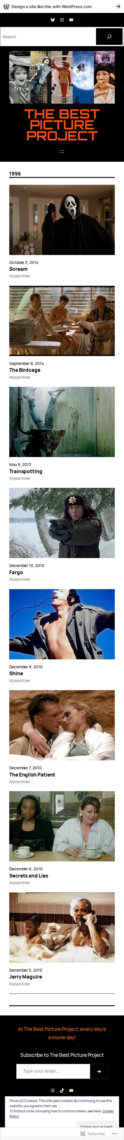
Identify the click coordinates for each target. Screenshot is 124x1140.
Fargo (16, 572)
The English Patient (32, 775)
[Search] (109, 36)
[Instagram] (62, 20)
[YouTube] (71, 20)
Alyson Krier (19, 276)
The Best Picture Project (61, 125)
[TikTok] (62, 1090)
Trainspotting (25, 471)
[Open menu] (62, 151)
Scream (18, 269)
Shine (16, 673)
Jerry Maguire (25, 977)
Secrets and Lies (28, 876)
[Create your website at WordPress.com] (62, 6)
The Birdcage (24, 370)
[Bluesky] (52, 20)
